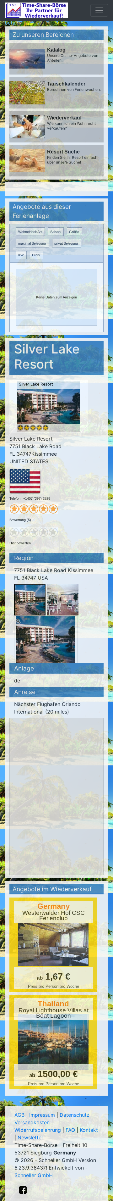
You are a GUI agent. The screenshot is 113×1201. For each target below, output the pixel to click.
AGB (19, 1115)
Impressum (42, 1115)
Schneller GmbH (33, 1175)
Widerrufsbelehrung (37, 1130)
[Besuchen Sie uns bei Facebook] (22, 1190)
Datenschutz (74, 1115)
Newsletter (30, 1137)
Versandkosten (32, 1122)
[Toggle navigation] (99, 10)
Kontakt (89, 1130)
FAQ (70, 1130)
